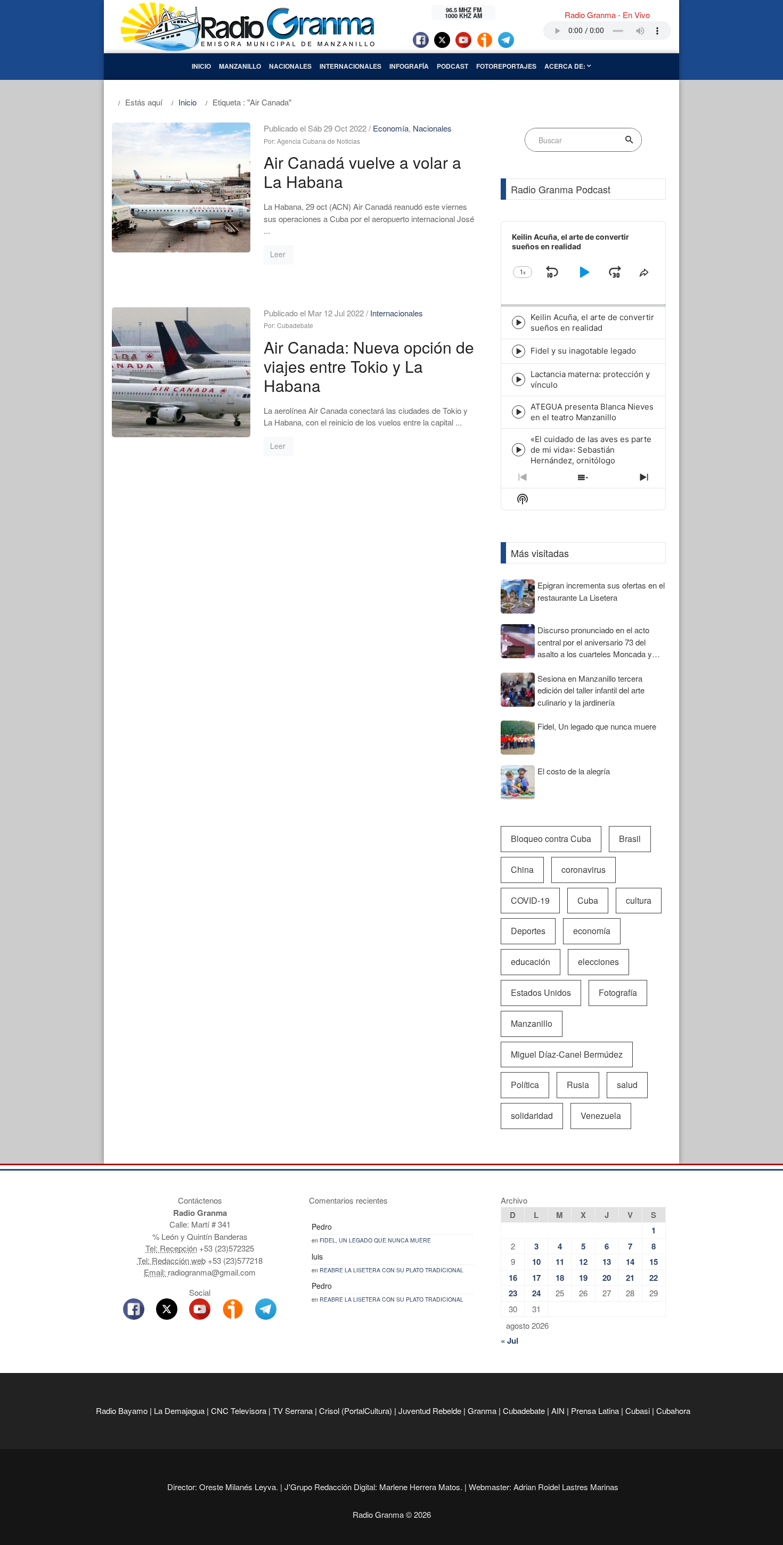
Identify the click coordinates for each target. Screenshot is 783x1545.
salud (627, 1084)
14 (630, 1262)
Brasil (630, 838)
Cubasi (637, 1410)
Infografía (409, 66)
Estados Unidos (541, 992)
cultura (638, 900)
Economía (391, 128)
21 (630, 1278)
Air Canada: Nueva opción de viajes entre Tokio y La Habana (369, 366)
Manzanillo (240, 66)
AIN (558, 1410)
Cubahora (673, 1410)
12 (583, 1262)
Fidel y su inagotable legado (583, 351)
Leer (278, 254)
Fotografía (618, 992)
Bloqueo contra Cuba (551, 838)
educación (530, 961)
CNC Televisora (238, 1410)
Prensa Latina (595, 1410)
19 (583, 1278)
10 (536, 1262)
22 (653, 1278)
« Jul (509, 1340)
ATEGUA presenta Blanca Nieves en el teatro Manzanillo (592, 412)
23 (513, 1293)
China (522, 869)
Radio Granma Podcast (560, 189)
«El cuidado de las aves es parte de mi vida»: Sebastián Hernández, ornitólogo (591, 449)
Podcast (452, 66)
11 (560, 1262)
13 (606, 1262)
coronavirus (583, 869)
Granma (482, 1410)
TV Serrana (293, 1410)
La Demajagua (179, 1410)
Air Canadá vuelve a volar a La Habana (362, 172)
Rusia (578, 1084)
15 (653, 1262)
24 (536, 1293)
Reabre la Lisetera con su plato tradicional (391, 1270)
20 (606, 1278)
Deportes (528, 931)
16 (513, 1278)
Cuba (587, 900)
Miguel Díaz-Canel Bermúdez (567, 1054)
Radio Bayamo (122, 1410)
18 (560, 1278)
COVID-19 (530, 900)
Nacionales (290, 66)
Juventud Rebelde (429, 1410)
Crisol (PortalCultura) (355, 1410)
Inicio (201, 66)
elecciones (598, 961)
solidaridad (532, 1115)
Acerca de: (565, 66)
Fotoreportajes (506, 66)
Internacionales (350, 66)
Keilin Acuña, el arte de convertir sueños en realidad (592, 322)
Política (525, 1084)
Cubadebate (524, 1410)
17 (536, 1278)
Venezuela (601, 1115)
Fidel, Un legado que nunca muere (375, 1240)
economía (591, 931)
